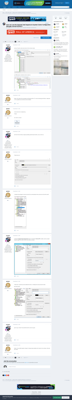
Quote (18, 90)
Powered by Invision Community (36, 394)
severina (57, 26)
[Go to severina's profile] (55, 27)
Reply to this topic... (12, 366)
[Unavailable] (32, 61)
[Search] (68, 7)
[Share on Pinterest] (8, 375)
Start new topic (36, 37)
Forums (4, 9)
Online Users (9, 9)
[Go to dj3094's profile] (8, 99)
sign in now (27, 362)
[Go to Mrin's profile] (63, 27)
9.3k (8, 54)
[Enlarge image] (32, 258)
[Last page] (21, 41)
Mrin (65, 26)
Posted (16, 44)
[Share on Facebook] (5, 375)
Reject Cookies (65, 397)
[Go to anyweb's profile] (4, 23)
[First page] (3, 41)
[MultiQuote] (15, 90)
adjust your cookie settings (34, 397)
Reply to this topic (46, 37)
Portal (19, 7)
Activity (9, 7)
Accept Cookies (57, 397)
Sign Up (67, 2)
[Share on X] (3, 375)
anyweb (8, 27)
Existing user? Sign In (59, 2)
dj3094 (8, 95)
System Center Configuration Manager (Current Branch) (26, 27)
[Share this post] (50, 44)
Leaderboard (15, 9)
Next (19, 41)
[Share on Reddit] (6, 375)
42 (8, 104)
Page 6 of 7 (26, 41)
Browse (5, 7)
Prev (5, 41)
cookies (9, 397)
